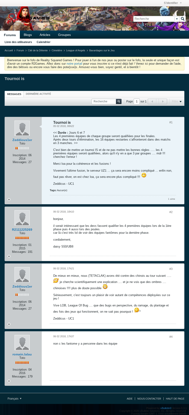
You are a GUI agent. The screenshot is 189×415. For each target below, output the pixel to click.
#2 (171, 212)
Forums (10, 35)
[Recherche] (182, 19)
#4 (171, 336)
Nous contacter (149, 398)
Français (13, 398)
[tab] (14, 94)
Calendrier (43, 42)
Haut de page (175, 398)
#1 (171, 122)
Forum (20, 50)
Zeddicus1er (22, 140)
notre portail (74, 63)
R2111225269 (22, 229)
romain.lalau (22, 354)
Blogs (28, 35)
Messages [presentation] (14, 94)
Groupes (64, 35)
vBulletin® (165, 408)
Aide (130, 398)
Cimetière (57, 50)
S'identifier (171, 3)
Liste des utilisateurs (18, 42)
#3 (171, 269)
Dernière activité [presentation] (38, 93)
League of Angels (75, 50)
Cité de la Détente (38, 50)
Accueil (9, 50)
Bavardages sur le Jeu (102, 50)
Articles (45, 35)
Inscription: (20, 155)
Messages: (20, 162)
